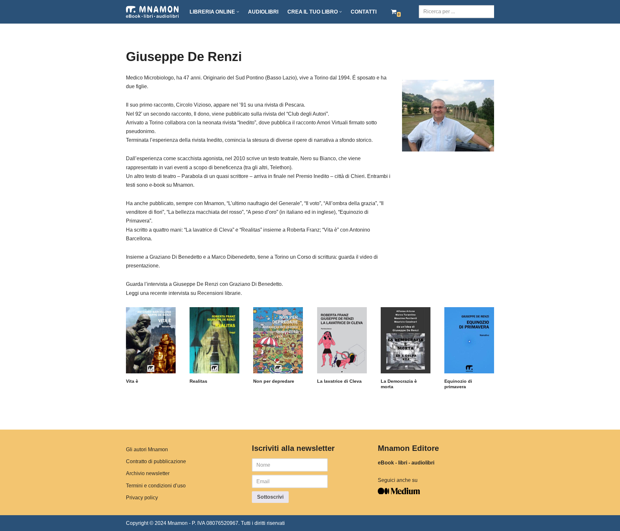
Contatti (364, 12)
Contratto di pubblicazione (156, 461)
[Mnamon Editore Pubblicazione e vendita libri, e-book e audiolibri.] (152, 12)
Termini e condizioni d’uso (156, 485)
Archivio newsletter (148, 473)
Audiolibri (263, 12)
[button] (238, 12)
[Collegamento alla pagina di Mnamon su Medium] (399, 492)
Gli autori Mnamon (147, 449)
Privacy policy (142, 497)
